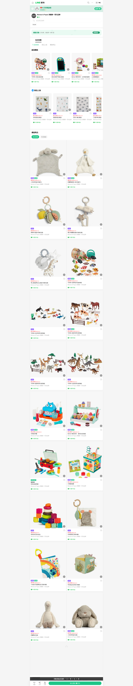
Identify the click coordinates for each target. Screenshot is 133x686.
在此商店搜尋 (40, 20)
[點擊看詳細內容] (41, 62)
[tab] (38, 40)
